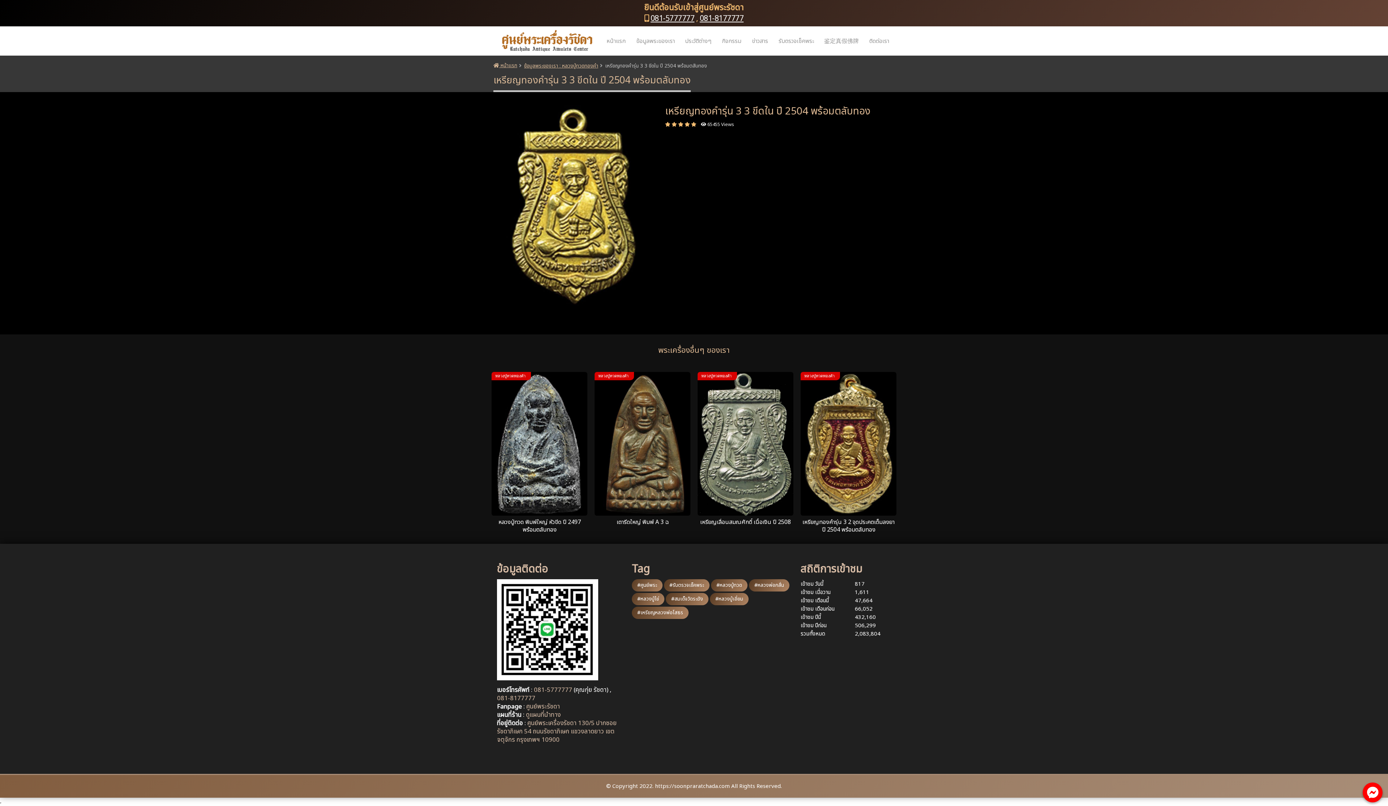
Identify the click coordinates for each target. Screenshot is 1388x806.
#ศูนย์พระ (647, 585)
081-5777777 (673, 18)
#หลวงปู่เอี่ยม (729, 599)
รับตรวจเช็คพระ (796, 41)
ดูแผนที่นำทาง (543, 715)
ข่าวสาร (760, 41)
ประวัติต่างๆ (698, 41)
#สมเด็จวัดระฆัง (687, 599)
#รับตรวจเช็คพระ (686, 585)
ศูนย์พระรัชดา (543, 706)
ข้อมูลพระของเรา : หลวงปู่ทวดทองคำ (561, 66)
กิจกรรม (731, 41)
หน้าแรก (616, 41)
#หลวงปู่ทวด (729, 585)
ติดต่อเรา (879, 41)
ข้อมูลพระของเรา (655, 41)
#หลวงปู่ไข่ (648, 599)
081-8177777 (722, 18)
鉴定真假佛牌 (841, 41)
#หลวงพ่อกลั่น (769, 585)
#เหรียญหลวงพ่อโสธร (660, 612)
